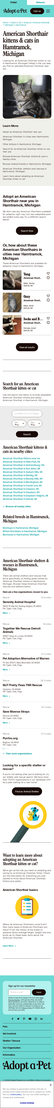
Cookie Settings (27, 1103)
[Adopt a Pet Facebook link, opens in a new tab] (13, 1019)
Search (27, 434)
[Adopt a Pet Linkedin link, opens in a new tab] (41, 1019)
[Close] (51, 1085)
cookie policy (16, 1094)
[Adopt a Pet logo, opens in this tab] (27, 1069)
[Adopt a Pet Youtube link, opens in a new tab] (31, 1019)
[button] (48, 273)
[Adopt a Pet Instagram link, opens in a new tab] (36, 1019)
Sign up (37, 11)
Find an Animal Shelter (27, 791)
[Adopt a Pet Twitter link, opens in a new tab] (19, 1019)
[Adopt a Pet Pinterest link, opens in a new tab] (25, 1019)
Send (38, 992)
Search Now (27, 230)
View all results (27, 347)
